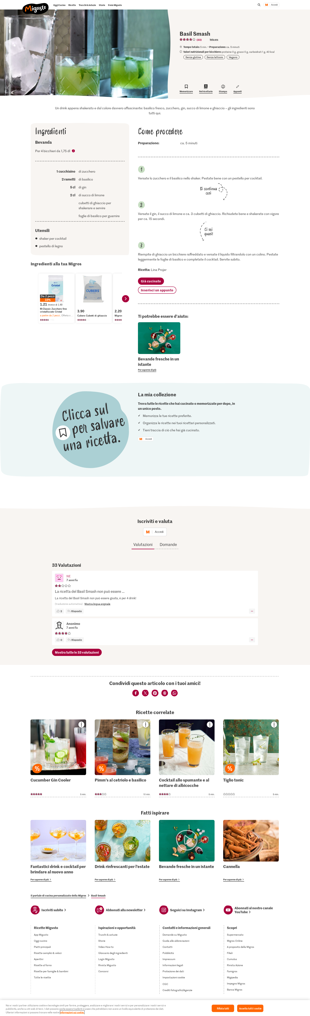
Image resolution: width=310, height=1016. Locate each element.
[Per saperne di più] (159, 364)
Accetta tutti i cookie (250, 1008)
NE (68, 576)
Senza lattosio (215, 57)
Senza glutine (193, 57)
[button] (59, 578)
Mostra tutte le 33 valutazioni (77, 652)
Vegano (233, 57)
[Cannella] (251, 851)
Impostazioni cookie (174, 977)
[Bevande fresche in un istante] (187, 851)
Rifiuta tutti (223, 1008)
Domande (168, 544)
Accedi (274, 5)
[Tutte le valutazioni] (188, 39)
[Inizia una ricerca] (259, 4)
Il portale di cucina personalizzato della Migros (58, 895)
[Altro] (252, 611)
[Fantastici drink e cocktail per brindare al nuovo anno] (58, 851)
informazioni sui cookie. (72, 1012)
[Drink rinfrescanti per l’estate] (122, 851)
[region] (155, 1008)
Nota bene (73, 151)
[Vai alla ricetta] (58, 758)
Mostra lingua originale (97, 604)
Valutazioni (142, 544)
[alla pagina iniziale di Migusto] (35, 5)
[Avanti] (125, 298)
